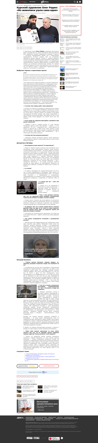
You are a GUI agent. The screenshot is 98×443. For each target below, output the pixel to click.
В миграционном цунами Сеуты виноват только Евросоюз (71, 69)
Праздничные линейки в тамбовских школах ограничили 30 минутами (70, 21)
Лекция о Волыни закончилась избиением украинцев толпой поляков (71, 74)
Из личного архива (21, 44)
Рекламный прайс (29, 417)
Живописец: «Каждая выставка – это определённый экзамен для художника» (29, 395)
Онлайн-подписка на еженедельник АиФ (34, 418)
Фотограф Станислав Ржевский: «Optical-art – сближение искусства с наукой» (50, 391)
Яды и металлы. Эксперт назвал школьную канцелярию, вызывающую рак (72, 53)
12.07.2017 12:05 (20, 5)
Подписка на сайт (52, 417)
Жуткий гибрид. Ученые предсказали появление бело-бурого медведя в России (73, 44)
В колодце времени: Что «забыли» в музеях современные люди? (29, 391)
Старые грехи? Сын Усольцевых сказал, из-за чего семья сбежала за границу (73, 61)
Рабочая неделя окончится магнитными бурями (71, 87)
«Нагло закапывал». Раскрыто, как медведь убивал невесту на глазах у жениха (73, 39)
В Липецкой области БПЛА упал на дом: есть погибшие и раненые (70, 15)
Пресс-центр (60, 417)
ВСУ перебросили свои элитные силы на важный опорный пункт (72, 82)
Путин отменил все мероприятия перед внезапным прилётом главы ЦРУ (72, 78)
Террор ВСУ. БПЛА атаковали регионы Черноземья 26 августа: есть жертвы (70, 10)
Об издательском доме (69, 417)
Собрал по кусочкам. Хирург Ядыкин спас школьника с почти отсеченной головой (73, 48)
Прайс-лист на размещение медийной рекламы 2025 (67, 418)
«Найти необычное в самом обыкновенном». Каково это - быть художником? (40, 250)
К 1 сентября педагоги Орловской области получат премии (70, 26)
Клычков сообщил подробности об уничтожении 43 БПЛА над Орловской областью (70, 31)
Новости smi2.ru (21, 413)
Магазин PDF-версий (48, 418)
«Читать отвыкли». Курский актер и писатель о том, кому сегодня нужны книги (50, 387)
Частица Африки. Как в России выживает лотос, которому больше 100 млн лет (73, 57)
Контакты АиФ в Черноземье (41, 417)
